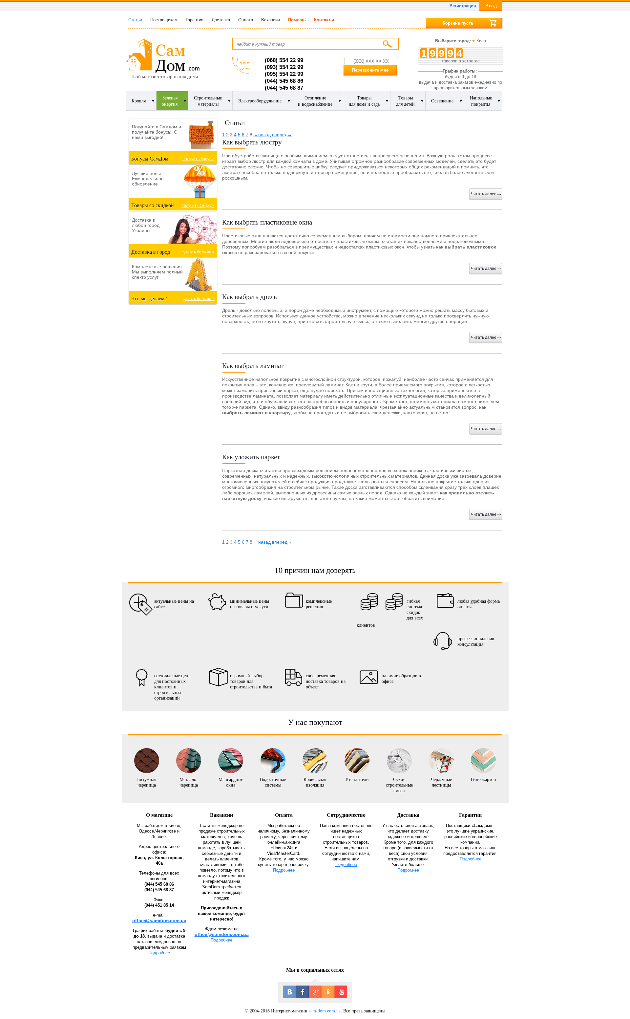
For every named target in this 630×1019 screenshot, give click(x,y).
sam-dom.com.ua (325, 1011)
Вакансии (270, 19)
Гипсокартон (483, 779)
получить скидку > (198, 205)
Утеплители (357, 779)
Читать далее (483, 194)
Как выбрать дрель (249, 296)
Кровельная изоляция (315, 782)
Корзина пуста (458, 23)
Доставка (221, 19)
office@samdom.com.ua (159, 920)
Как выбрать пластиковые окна (267, 222)
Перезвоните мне (370, 70)
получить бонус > (198, 159)
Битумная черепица (146, 782)
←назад (262, 134)
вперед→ (282, 134)
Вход (491, 5)
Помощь (297, 19)
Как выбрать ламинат (253, 365)
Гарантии (194, 19)
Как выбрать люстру (252, 141)
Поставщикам (164, 19)
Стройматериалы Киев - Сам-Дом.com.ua (163, 55)
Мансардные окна (231, 782)
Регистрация (463, 5)
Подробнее (159, 952)
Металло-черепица (188, 782)
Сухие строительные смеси (399, 784)
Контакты (324, 19)
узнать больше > (199, 252)
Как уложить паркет (251, 456)
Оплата (245, 19)
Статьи (135, 19)
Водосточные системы (273, 782)
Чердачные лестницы (441, 782)
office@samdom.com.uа (222, 934)
